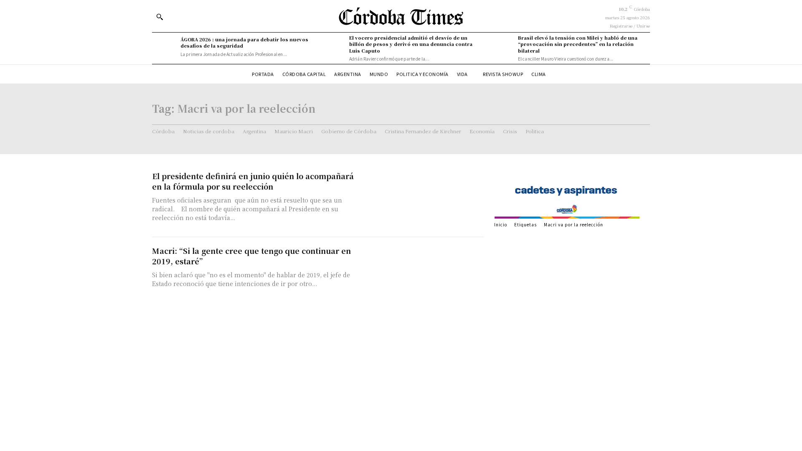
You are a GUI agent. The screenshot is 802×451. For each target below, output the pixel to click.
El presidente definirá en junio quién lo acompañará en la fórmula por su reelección (253, 181)
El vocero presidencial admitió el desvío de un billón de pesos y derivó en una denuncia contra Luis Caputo (410, 44)
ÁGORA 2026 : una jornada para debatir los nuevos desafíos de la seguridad (244, 42)
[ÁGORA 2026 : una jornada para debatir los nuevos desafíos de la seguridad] (164, 47)
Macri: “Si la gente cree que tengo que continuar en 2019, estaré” (251, 255)
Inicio (500, 224)
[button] (159, 16)
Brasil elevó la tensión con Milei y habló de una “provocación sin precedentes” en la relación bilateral (577, 44)
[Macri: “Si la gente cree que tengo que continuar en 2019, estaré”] (426, 275)
